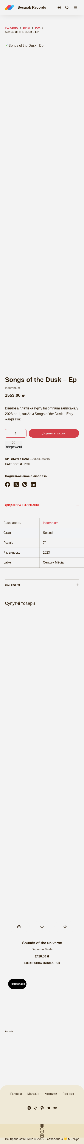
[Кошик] (42, 1136)
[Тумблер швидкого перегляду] (65, 926)
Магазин (33, 1093)
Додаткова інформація (22, 505)
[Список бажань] (42, 1132)
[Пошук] (67, 7)
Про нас (68, 1093)
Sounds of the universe (42, 943)
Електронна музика (38, 963)
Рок (27, 464)
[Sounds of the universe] (42, 774)
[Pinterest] (24, 484)
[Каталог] (75, 7)
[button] (19, 926)
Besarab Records (31, 7)
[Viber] (42, 1108)
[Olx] (55, 1108)
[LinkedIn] (33, 484)
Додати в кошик (53, 433)
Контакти (51, 1093)
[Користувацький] (42, 1125)
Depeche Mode (42, 949)
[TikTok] (35, 1108)
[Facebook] (7, 484)
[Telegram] (48, 1108)
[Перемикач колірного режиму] (59, 7)
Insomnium (12, 387)
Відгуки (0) (12, 584)
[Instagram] (29, 1108)
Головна (16, 1093)
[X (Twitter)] (16, 484)
